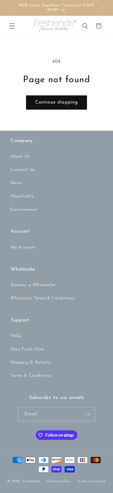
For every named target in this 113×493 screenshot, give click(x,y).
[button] (12, 26)
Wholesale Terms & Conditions (42, 298)
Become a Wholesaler (33, 285)
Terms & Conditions (31, 376)
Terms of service (91, 481)
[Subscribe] (88, 414)
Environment (24, 210)
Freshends (31, 481)
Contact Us (22, 170)
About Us (20, 156)
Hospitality (22, 196)
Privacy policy (59, 481)
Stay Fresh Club (27, 349)
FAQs (16, 336)
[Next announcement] (103, 7)
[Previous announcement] (10, 7)
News (16, 183)
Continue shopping (56, 102)
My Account (23, 247)
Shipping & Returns (31, 362)
